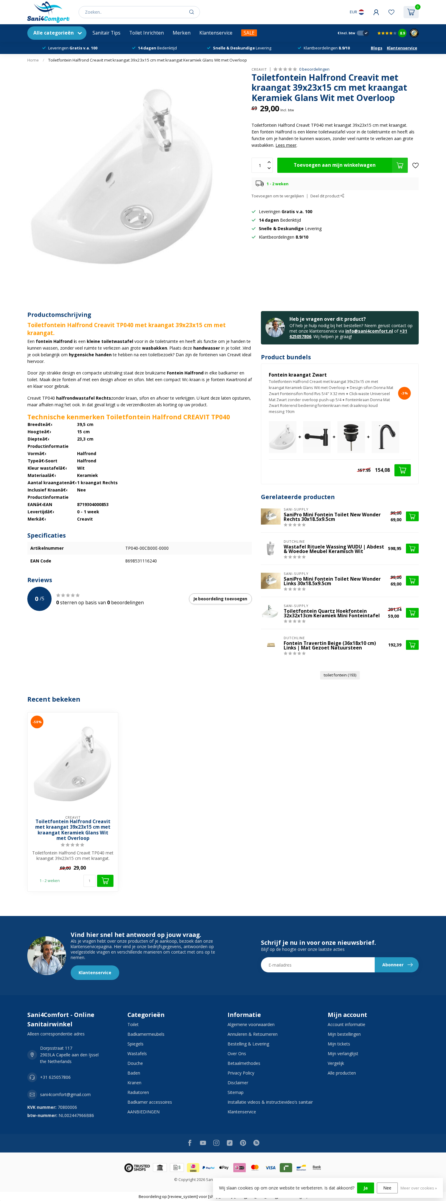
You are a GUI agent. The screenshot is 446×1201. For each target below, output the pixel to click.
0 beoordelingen (314, 69)
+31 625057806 (55, 1077)
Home (33, 60)
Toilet (133, 1024)
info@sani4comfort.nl (369, 331)
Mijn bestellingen (344, 1034)
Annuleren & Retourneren (253, 1034)
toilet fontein (340, 675)
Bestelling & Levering (248, 1044)
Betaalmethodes (244, 1063)
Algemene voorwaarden (251, 1024)
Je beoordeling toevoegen (220, 599)
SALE (249, 33)
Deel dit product (325, 196)
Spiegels (135, 1044)
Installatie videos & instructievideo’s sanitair (270, 1102)
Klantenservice (215, 33)
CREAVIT (259, 69)
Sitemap (236, 1092)
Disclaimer (238, 1082)
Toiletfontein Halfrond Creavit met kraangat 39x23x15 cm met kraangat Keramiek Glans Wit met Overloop (147, 60)
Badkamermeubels (145, 1034)
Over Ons (237, 1053)
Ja (365, 1188)
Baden (133, 1073)
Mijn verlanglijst (343, 1053)
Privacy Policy (241, 1073)
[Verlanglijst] (391, 12)
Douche (135, 1063)
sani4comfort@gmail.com (65, 1094)
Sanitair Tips (106, 33)
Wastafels (137, 1053)
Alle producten (342, 1073)
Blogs (376, 48)
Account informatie (346, 1024)
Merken (182, 33)
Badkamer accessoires (149, 1102)
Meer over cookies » (418, 1188)
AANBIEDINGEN (143, 1112)
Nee (387, 1188)
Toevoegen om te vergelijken (278, 196)
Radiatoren (138, 1092)
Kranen (134, 1082)
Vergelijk (336, 1063)
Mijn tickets (339, 1044)
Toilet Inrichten (146, 33)
